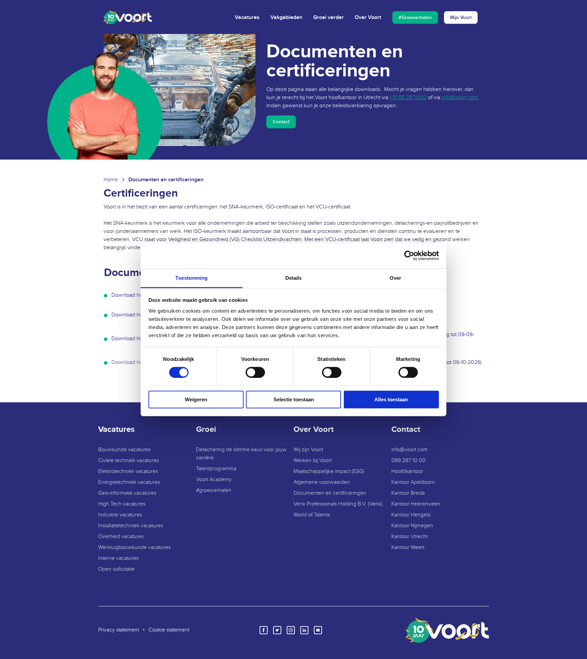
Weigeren (196, 399)
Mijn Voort (461, 17)
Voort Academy (214, 479)
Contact (281, 122)
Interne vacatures (118, 558)
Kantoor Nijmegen (412, 526)
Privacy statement (118, 630)
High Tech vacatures (121, 504)
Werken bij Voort (313, 460)
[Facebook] (264, 630)
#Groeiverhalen (415, 17)
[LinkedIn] (304, 630)
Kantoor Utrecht (409, 536)
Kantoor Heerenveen (415, 504)
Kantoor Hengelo (411, 515)
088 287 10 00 (408, 460)
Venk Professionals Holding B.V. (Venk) (338, 504)
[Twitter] (277, 630)
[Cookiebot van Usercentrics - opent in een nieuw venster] (409, 256)
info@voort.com (460, 97)
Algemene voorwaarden (322, 482)
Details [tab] (293, 277)
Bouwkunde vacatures (124, 449)
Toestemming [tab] (191, 277)
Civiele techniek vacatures (128, 460)
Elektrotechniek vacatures (128, 471)
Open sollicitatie (116, 569)
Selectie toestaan (293, 399)
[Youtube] (318, 630)
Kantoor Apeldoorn (413, 482)
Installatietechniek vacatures (130, 526)
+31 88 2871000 (408, 97)
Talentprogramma (216, 468)
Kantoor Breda (408, 493)
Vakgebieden (286, 17)
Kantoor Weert (407, 547)
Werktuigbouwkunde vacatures (134, 547)
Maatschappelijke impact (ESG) (329, 471)
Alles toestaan (391, 399)
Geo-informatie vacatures (127, 493)
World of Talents (312, 515)
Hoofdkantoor (407, 471)
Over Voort (368, 17)
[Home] (128, 17)
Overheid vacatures (121, 536)
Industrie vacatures (120, 515)
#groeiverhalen (213, 490)
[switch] (255, 372)
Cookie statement (168, 630)
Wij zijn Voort (308, 449)
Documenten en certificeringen (330, 493)
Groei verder (328, 17)
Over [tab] (395, 277)
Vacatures (247, 17)
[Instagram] (291, 630)
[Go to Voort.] (111, 180)
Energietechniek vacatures (129, 482)
